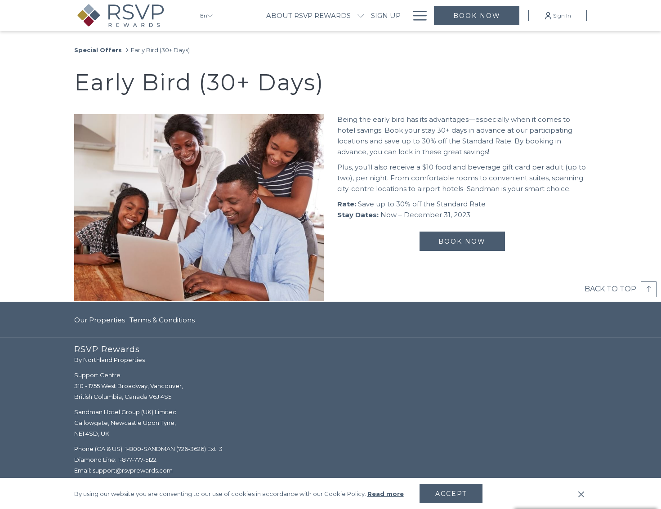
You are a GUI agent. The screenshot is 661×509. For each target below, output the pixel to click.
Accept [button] (451, 494)
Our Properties (99, 320)
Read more (385, 493)
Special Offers (98, 50)
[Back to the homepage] (130, 15)
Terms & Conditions (162, 320)
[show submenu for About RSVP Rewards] (361, 15)
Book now (476, 16)
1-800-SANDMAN (150, 448)
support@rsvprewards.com (133, 470)
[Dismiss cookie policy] (581, 494)
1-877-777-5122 (137, 459)
